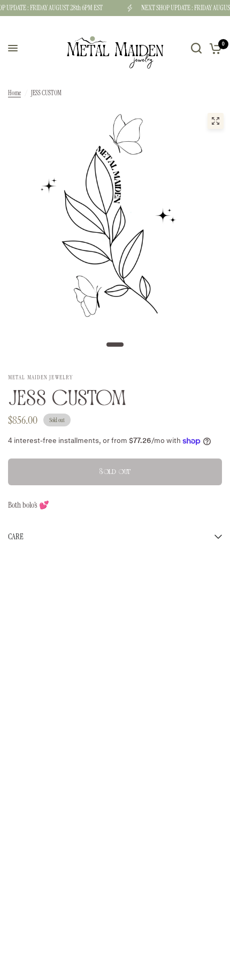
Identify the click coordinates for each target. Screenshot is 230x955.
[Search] (196, 48)
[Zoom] (216, 121)
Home (14, 93)
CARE (16, 536)
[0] (213, 48)
